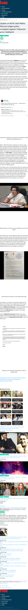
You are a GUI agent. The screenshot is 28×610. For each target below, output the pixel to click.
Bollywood (2, 454)
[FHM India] (4, 4)
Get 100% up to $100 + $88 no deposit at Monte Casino (13, 507)
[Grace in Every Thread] (6, 553)
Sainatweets (17, 379)
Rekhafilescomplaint (20, 377)
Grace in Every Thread (5, 555)
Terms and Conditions (7, 587)
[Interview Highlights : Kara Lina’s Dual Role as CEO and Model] (14, 564)
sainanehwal (10, 379)
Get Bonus (2, 512)
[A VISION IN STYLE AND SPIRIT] (8, 570)
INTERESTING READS (7, 12)
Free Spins (2, 506)
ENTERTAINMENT (6, 8)
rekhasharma (3, 379)
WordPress (23, 581)
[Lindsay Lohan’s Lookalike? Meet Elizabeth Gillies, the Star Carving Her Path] (14, 489)
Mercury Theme (3, 583)
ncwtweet (12, 377)
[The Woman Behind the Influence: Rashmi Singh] (11, 549)
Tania (3, 41)
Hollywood (6, 475)
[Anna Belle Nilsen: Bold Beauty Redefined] (10, 558)
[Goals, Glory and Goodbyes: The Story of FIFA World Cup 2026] (14, 543)
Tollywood (6, 35)
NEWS (3, 17)
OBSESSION (4, 15)
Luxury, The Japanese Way (6, 576)
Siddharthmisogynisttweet (6, 380)
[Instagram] (0, 0)
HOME (3, 6)
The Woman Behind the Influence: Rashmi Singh (11, 550)
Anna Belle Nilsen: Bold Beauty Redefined (9, 559)
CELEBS (3, 10)
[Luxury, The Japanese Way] (7, 575)
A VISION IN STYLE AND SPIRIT (7, 572)
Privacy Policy (5, 585)
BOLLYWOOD (5, 13)
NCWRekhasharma (4, 377)
